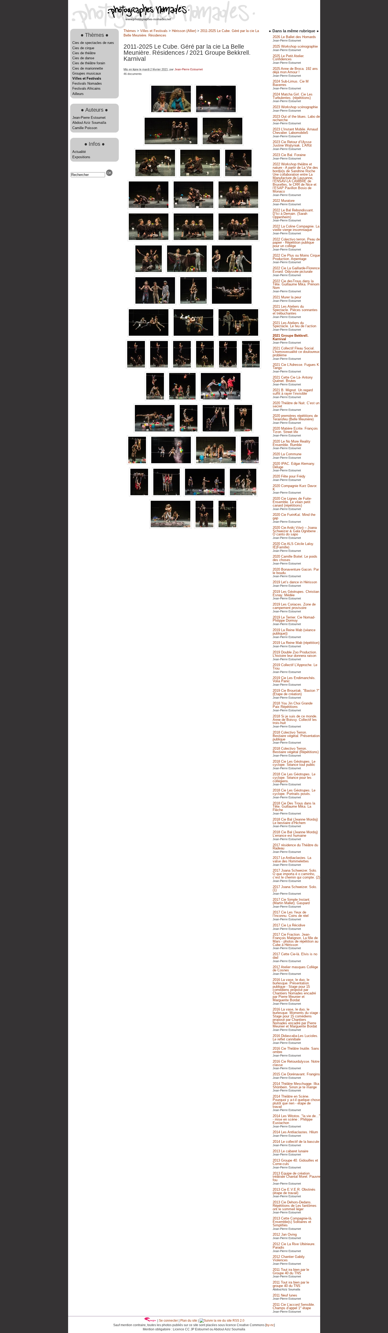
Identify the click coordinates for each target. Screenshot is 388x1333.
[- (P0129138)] (243, 432)
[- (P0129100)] (232, 272)
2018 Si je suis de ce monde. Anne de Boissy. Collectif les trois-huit (295, 719)
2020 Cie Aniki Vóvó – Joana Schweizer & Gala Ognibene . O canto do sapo (295, 531)
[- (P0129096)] (149, 272)
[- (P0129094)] (194, 240)
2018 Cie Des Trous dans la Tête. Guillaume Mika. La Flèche (294, 806)
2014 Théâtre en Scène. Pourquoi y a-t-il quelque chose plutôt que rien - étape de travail (296, 1101)
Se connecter (168, 1320)
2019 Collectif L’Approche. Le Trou (295, 666)
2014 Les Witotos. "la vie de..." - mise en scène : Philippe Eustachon (296, 1119)
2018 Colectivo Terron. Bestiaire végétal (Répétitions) (296, 750)
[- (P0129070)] (216, 112)
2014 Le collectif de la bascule (296, 1142)
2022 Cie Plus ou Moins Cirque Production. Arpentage (296, 257)
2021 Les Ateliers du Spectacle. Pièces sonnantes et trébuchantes (295, 309)
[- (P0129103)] (232, 304)
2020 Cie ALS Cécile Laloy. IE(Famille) (293, 545)
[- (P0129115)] (251, 368)
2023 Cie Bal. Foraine (289, 155)
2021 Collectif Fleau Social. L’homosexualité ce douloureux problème (296, 351)
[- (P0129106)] (238, 336)
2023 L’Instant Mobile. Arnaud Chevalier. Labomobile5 (295, 131)
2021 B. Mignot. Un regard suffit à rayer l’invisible (293, 391)
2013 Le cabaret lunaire (290, 1151)
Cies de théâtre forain (88, 63)
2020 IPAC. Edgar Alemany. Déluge (294, 465)
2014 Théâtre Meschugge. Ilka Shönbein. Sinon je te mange (296, 1085)
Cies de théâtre (84, 53)
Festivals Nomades (87, 83)
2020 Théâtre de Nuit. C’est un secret (296, 404)
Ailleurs (78, 94)
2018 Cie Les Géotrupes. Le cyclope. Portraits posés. (294, 792)
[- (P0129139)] (137, 463)
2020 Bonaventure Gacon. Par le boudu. (296, 571)
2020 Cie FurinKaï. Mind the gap (294, 516)
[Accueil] (129, 20)
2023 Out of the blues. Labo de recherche (296, 118)
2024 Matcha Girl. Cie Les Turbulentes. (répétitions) (293, 96)
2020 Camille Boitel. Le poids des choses (295, 558)
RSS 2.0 (238, 1320)
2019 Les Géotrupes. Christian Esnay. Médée (296, 593)
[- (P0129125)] (221, 400)
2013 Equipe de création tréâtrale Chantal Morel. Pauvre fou (296, 1176)
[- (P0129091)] (238, 208)
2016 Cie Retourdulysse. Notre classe (296, 1063)
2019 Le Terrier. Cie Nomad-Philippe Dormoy (294, 619)
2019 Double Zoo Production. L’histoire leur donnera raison (295, 654)
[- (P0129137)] (216, 432)
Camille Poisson (84, 128)
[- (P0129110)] (159, 368)
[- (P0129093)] (149, 240)
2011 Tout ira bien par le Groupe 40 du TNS (291, 1271)
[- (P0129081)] (149, 208)
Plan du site (188, 1320)
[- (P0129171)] (243, 495)
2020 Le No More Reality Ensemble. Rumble (291, 443)
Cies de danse (83, 58)
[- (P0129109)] (136, 368)
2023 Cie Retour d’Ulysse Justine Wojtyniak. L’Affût (292, 143)
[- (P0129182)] (204, 527)
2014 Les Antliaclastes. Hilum (295, 1132)
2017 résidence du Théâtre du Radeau (295, 846)
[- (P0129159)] (205, 495)
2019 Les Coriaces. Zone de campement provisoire (294, 606)
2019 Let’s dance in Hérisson (295, 582)
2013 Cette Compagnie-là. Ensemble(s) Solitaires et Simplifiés (292, 1221)
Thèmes (130, 31)
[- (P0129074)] (222, 144)
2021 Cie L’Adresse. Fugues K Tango (296, 366)
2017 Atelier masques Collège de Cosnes (295, 968)
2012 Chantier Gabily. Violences (289, 1258)
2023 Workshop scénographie (295, 107)
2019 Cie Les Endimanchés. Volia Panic (294, 679)
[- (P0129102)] (194, 304)
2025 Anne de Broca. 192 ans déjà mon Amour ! (295, 70)
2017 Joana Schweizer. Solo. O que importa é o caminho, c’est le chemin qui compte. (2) (296, 873)
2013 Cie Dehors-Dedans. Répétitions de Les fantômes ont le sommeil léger (294, 1205)
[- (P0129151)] (139, 495)
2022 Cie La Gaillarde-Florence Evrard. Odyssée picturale (296, 270)
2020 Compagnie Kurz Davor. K (295, 487)
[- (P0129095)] (238, 240)
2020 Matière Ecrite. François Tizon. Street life (295, 430)
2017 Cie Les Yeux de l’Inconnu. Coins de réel (291, 914)
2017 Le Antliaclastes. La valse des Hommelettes (292, 859)
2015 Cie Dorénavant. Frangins (296, 1074)
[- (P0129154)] (167, 495)
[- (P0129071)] (172, 144)
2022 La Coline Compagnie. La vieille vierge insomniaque (296, 228)
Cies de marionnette (87, 68)
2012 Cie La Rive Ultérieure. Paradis (294, 1245)
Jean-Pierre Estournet (89, 118)
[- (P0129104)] (149, 336)
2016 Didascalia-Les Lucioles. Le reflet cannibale (295, 1037)
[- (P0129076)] (155, 176)
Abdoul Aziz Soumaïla (89, 123)
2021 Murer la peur (287, 297)
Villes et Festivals (86, 78)
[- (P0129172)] (171, 527)
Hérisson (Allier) (184, 31)
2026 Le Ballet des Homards (294, 37)
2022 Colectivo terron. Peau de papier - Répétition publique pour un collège (296, 242)
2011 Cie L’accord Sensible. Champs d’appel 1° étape (294, 1306)
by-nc (270, 1325)
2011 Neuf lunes (285, 1295)
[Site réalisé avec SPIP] (150, 1320)
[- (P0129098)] (187, 272)
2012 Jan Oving (285, 1234)
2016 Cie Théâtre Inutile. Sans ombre (296, 1050)
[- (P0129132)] (189, 432)
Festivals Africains (86, 88)
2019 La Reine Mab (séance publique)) (294, 631)
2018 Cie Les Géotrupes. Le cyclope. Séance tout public (294, 763)
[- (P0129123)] (183, 400)
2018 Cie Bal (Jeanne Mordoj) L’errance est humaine (295, 834)
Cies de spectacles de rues (93, 43)
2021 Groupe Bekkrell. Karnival (291, 337)
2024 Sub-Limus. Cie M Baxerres (291, 83)
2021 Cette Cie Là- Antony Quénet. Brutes (293, 379)
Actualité (79, 152)
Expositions (81, 157)
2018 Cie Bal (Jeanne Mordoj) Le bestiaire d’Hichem (295, 821)
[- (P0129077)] (200, 176)
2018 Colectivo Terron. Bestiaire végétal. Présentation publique (296, 735)
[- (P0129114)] (228, 368)
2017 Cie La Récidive (289, 925)
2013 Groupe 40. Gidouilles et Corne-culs (295, 1162)
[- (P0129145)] (216, 463)
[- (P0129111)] (182, 368)
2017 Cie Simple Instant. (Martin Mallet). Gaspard (291, 901)
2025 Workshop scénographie (295, 46)
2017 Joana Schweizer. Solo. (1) (295, 888)
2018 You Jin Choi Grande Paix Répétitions (293, 705)
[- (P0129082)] (194, 208)
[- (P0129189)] (227, 527)
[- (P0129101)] (155, 304)
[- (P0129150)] (250, 463)
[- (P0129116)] (155, 400)
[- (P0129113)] (205, 368)
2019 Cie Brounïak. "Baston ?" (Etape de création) (296, 692)
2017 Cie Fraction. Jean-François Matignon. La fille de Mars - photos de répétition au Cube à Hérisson (295, 939)
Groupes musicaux (86, 73)
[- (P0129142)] (171, 463)
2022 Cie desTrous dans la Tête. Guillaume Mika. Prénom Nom (296, 284)
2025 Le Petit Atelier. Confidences (288, 57)
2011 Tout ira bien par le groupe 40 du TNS (291, 1284)
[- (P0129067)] (171, 112)
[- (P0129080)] (238, 176)
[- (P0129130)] (155, 432)
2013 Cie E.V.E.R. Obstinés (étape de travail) (294, 1191)
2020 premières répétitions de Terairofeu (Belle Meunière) (295, 417)
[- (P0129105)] (194, 336)
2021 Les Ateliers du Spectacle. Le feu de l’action (294, 324)
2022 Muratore (284, 201)
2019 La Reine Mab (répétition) (296, 643)
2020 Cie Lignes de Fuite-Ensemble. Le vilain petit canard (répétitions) (292, 502)
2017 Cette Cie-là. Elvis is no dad (295, 955)
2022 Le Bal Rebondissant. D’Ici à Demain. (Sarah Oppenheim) (293, 213)
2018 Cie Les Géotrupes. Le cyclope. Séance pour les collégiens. (294, 777)
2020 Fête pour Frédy (289, 476)
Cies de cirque (83, 48)
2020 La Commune (287, 454)
